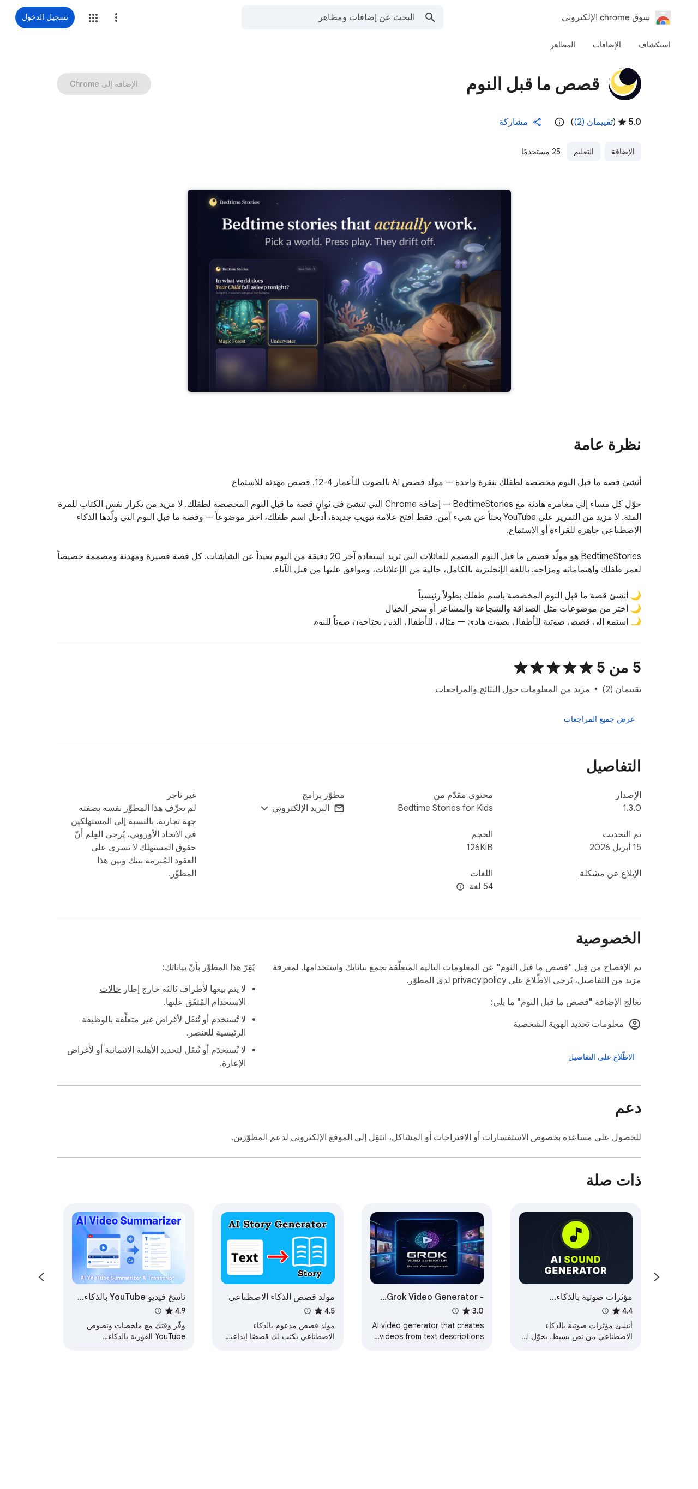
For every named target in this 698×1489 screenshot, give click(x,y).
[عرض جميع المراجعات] (599, 719)
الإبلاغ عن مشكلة (610, 873)
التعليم (584, 151)
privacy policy (479, 980)
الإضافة (623, 151)
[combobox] (328, 17)
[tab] (654, 45)
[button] (93, 18)
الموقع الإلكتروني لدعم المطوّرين (292, 1137)
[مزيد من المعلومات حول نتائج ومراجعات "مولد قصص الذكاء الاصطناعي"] (307, 1311)
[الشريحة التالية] (41, 1277)
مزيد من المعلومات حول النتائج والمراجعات (512, 689)
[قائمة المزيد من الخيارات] (116, 17)
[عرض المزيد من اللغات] (460, 887)
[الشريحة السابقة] (656, 1277)
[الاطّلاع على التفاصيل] (601, 1057)
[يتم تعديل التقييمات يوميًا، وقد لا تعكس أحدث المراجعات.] (559, 122)
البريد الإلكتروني (300, 808)
